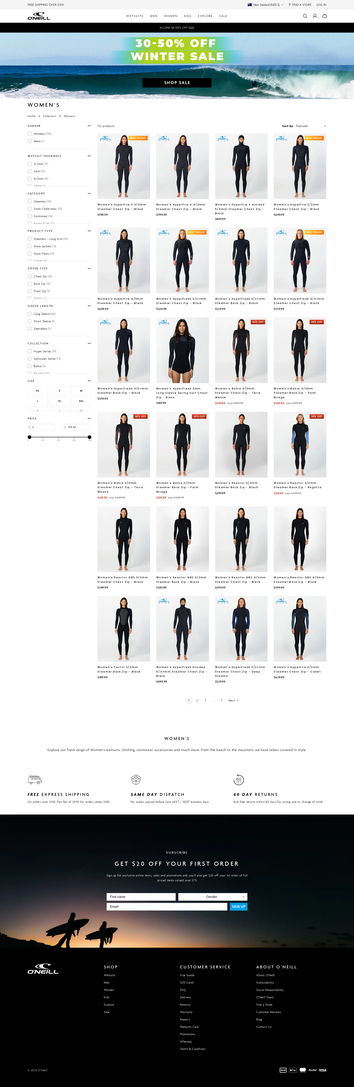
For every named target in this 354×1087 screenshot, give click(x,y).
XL (59, 401)
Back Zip (42, 284)
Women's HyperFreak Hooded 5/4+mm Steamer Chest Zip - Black (182, 671)
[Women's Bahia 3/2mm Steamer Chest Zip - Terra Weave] (124, 445)
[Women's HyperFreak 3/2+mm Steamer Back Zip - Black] (241, 260)
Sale (106, 1012)
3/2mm (41, 164)
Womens (42, 134)
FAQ (183, 990)
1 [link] (188, 700)
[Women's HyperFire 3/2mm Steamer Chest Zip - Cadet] (300, 629)
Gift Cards (187, 982)
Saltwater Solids (47, 359)
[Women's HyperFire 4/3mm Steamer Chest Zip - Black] (124, 260)
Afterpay (186, 1041)
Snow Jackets (45, 246)
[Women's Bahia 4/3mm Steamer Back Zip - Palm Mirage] (300, 350)
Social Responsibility (270, 990)
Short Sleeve (44, 321)
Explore (109, 1004)
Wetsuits (109, 975)
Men (107, 982)
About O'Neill (265, 975)
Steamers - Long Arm (51, 239)
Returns (185, 1004)
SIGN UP (238, 906)
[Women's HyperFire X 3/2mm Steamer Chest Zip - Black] (124, 166)
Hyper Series (45, 351)
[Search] (305, 16)
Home (31, 116)
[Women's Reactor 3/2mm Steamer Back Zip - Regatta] (300, 445)
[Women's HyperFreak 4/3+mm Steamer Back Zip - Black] (124, 350)
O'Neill (42, 1070)
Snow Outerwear (48, 209)
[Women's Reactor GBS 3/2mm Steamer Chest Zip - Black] (124, 539)
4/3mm (41, 178)
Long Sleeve (45, 314)
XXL (81, 401)
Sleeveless (42, 328)
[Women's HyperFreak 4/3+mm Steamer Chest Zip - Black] (300, 260)
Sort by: (288, 126)
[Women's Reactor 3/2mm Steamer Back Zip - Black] (241, 445)
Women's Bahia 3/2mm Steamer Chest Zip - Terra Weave (120, 487)
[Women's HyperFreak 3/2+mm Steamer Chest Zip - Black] (182, 260)
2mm (39, 171)
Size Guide (187, 975)
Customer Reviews (268, 1012)
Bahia (40, 366)
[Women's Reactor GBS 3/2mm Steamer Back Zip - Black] (182, 539)
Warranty (186, 1012)
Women (109, 990)
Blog (259, 1019)
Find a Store (264, 1004)
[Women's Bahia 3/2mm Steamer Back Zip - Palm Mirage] (182, 445)
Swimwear (43, 216)
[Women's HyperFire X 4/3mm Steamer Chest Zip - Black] (182, 166)
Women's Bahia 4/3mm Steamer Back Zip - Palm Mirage (295, 393)
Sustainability (265, 982)
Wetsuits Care (189, 1027)
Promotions (187, 1034)
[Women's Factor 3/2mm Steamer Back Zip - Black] (124, 629)
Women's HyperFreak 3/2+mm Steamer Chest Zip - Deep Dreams (240, 671)
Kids (106, 997)
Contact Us (264, 1027)
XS (37, 390)
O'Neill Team (264, 997)
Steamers (42, 201)
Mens (39, 141)
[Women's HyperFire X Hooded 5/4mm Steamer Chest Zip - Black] (241, 166)
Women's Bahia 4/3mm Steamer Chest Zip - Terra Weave (238, 393)
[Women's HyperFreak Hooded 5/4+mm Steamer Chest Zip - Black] (182, 629)
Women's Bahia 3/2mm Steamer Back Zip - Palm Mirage (177, 487)
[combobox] (212, 897)
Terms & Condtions (193, 1049)
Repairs (185, 1019)
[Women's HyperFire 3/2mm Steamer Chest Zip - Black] (300, 166)
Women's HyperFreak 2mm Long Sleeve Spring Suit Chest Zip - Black (182, 393)
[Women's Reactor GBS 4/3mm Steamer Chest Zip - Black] (241, 539)
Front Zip (42, 291)
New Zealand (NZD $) (266, 5)
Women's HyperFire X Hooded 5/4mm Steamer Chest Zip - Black (240, 209)
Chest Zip (43, 276)
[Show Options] (244, 897)
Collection (49, 116)
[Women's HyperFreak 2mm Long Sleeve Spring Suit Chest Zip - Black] (182, 350)
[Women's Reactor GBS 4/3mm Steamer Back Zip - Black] (300, 539)
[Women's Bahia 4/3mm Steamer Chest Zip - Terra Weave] (241, 350)
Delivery (185, 997)
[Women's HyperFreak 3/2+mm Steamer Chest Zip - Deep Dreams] (241, 629)
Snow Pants (44, 253)
